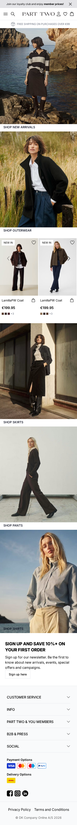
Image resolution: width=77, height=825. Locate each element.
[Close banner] (70, 4)
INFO (11, 709)
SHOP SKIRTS (13, 422)
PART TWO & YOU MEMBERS (30, 722)
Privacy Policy (19, 809)
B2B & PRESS (17, 734)
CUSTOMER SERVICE (24, 697)
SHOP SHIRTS (13, 628)
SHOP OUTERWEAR (17, 230)
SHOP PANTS (13, 525)
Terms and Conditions (51, 809)
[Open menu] (5, 14)
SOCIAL (13, 746)
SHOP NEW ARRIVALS (19, 127)
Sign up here (18, 674)
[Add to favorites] (33, 242)
